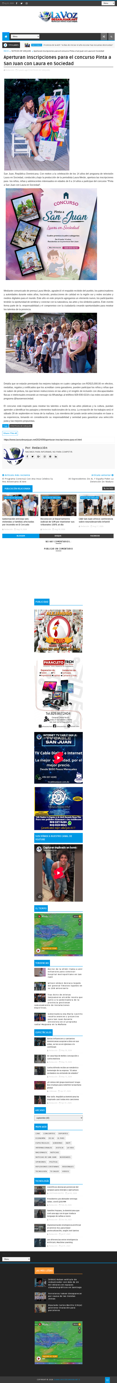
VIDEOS (65, 1171)
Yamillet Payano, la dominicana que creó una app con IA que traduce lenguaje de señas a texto (63, 1213)
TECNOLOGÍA (41, 1171)
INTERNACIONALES (44, 1148)
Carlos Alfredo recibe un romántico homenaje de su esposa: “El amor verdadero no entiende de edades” (62, 1070)
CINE (38, 1133)
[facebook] (16, 3)
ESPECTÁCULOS (42, 1143)
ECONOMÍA (97, 45)
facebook (95, 536)
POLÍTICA (54, 1162)
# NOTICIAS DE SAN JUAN (20, 426)
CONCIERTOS (49, 1133)
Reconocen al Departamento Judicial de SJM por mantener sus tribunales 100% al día (57, 522)
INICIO (6, 51)
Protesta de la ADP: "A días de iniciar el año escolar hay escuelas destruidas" (47, 45)
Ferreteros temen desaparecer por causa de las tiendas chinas (65, 1296)
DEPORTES (63, 1133)
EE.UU (51, 1138)
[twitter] (21, 3)
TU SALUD (54, 1171)
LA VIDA (70, 1148)
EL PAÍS (61, 1138)
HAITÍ (68, 1143)
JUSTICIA (59, 1148)
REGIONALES (68, 1167)
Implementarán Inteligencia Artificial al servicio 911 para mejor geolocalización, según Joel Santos (64, 1228)
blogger (21, 536)
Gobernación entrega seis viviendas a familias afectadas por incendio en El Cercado (18, 522)
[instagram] (26, 3)
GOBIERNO (57, 1143)
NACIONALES (41, 1152)
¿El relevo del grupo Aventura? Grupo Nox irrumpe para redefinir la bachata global (64, 1085)
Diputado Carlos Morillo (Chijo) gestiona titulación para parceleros (65, 1308)
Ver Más (109, 488)
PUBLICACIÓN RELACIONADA (17, 488)
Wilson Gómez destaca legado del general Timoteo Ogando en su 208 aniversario (65, 986)
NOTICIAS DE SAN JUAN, (40, 70)
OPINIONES (41, 1162)
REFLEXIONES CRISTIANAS (47, 1167)
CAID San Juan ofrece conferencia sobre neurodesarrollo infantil (96, 520)
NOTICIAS (55, 1152)
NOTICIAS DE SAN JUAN (21, 51)
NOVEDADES (65, 1157)
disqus (58, 536)
